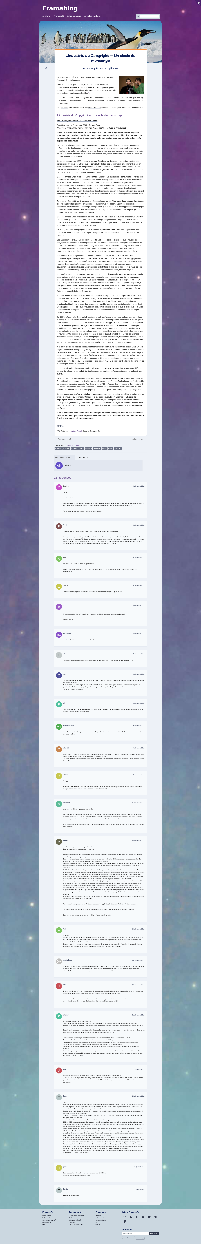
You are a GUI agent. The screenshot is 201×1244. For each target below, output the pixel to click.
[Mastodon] (131, 1218)
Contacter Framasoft (49, 1220)
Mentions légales (100, 1220)
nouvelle (64, 108)
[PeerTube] (137, 1218)
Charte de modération (76, 1224)
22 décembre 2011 (138, 1069)
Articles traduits (92, 16)
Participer (72, 1218)
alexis (90, 69)
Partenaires (72, 1222)
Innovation (88, 448)
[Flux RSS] (124, 1218)
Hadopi (81, 448)
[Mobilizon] (143, 1218)
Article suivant (138, 439)
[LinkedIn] (155, 1218)
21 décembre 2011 (138, 1015)
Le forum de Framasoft (76, 1216)
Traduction (118, 448)
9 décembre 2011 (138, 725)
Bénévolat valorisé (75, 1220)
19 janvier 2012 (139, 1167)
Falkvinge (74, 448)
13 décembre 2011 (138, 840)
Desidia (66, 486)
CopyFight (58, 448)
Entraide (98, 1216)
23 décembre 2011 (138, 1096)
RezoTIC (110, 448)
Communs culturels (73, 445)
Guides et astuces (101, 1218)
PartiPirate (97, 448)
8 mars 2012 (140, 1189)
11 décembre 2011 (138, 803)
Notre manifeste (47, 1218)
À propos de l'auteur (64, 457)
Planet (104, 448)
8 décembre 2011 (138, 486)
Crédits (97, 1224)
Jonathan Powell (76, 431)
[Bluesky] (149, 1218)
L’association (46, 1216)
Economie (66, 448)
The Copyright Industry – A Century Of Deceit (77, 121)
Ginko (65, 585)
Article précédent (64, 439)
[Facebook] (124, 1223)
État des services (47, 1222)
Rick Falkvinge (94, 108)
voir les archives (140, 1239)
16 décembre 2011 (138, 985)
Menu (47, 16)
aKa (64, 557)
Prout (44, 1224)
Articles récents (82, 457)
